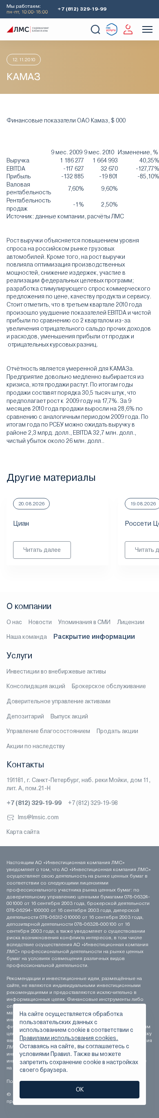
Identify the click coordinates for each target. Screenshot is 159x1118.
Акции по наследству (36, 746)
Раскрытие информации (94, 636)
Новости (40, 622)
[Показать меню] (147, 29)
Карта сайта (23, 832)
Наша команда (27, 636)
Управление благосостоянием (48, 731)
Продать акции (117, 731)
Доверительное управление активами (58, 701)
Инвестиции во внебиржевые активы (56, 671)
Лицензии (130, 622)
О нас (14, 622)
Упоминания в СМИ (84, 622)
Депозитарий (25, 716)
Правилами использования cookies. (69, 1038)
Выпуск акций (69, 716)
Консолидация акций (36, 686)
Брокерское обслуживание (109, 686)
